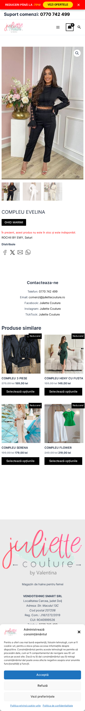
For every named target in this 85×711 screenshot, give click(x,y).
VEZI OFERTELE (58, 4)
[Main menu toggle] (58, 27)
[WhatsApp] (28, 253)
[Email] (20, 253)
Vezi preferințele (43, 696)
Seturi (28, 237)
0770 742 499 (55, 14)
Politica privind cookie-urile (25, 705)
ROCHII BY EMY (12, 237)
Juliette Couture (50, 303)
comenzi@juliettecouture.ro (47, 297)
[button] (79, 632)
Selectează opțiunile (20, 391)
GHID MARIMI (14, 222)
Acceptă (42, 675)
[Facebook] (5, 253)
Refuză (43, 685)
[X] (12, 253)
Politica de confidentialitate (58, 705)
